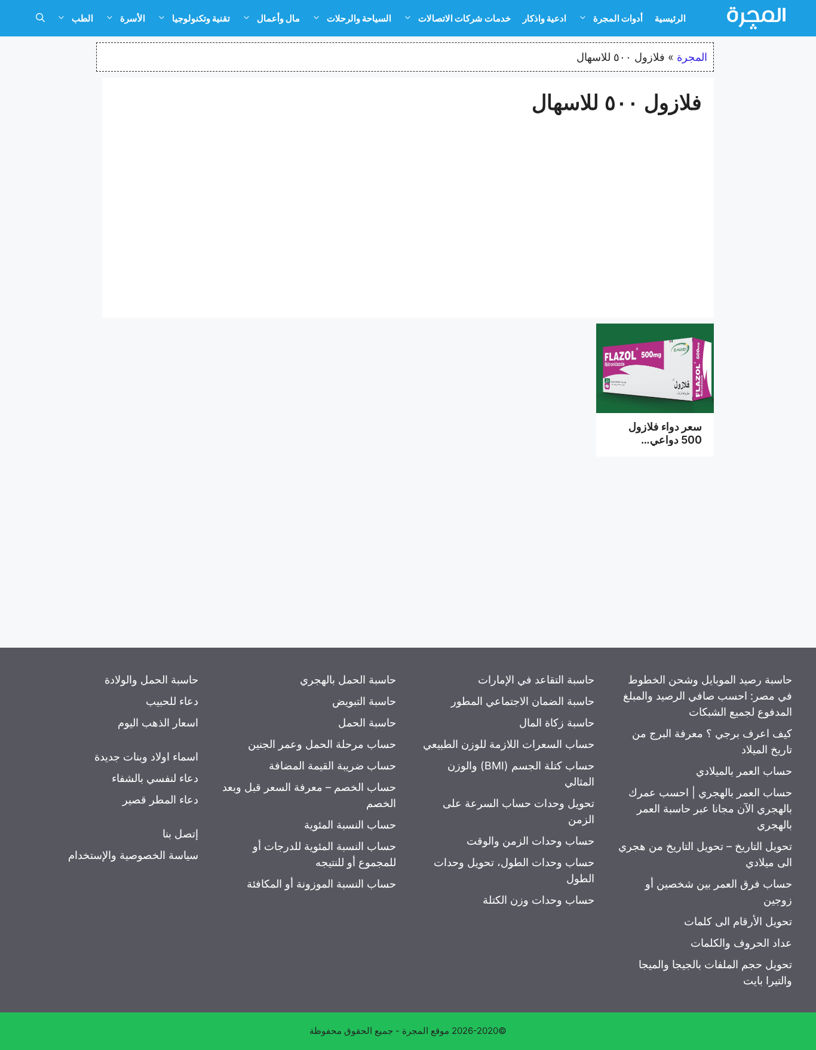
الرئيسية (670, 18)
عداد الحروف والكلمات (741, 943)
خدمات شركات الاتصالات (464, 18)
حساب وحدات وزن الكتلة (538, 900)
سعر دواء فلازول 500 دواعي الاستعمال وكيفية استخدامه (665, 446)
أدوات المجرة (618, 18)
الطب (82, 18)
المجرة (692, 57)
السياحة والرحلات (359, 18)
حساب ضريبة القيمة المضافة (332, 765)
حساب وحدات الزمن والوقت (530, 841)
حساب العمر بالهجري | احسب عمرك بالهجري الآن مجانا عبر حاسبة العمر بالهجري (710, 808)
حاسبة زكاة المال (556, 722)
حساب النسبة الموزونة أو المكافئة (321, 883)
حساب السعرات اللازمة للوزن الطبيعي (508, 744)
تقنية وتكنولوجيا (201, 18)
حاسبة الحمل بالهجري (348, 679)
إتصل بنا (180, 833)
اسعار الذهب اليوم (158, 722)
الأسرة (132, 18)
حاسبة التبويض (364, 701)
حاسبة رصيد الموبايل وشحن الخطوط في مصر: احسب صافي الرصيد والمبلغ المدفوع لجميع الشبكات (707, 695)
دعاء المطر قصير (160, 799)
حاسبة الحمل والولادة (151, 679)
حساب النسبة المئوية (350, 824)
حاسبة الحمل (367, 722)
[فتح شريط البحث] (40, 18)
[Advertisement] (408, 210)
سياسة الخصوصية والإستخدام (133, 855)
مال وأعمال (278, 18)
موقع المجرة (425, 1030)
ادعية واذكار (544, 18)
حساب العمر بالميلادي (744, 771)
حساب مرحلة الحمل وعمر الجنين (322, 744)
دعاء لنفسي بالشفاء (155, 778)
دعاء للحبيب (172, 701)
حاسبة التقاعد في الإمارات (536, 679)
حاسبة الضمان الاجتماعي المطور (522, 701)
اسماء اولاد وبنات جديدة (146, 756)
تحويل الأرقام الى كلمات (738, 921)
